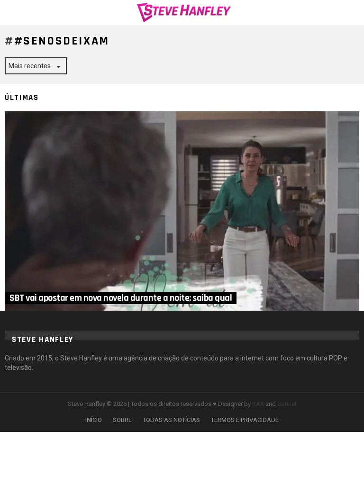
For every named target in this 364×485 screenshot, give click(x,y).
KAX (258, 403)
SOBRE (122, 419)
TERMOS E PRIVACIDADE (245, 419)
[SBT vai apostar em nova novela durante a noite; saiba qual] (182, 211)
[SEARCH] (353, 12)
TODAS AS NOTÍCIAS (171, 419)
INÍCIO (93, 419)
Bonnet (287, 403)
